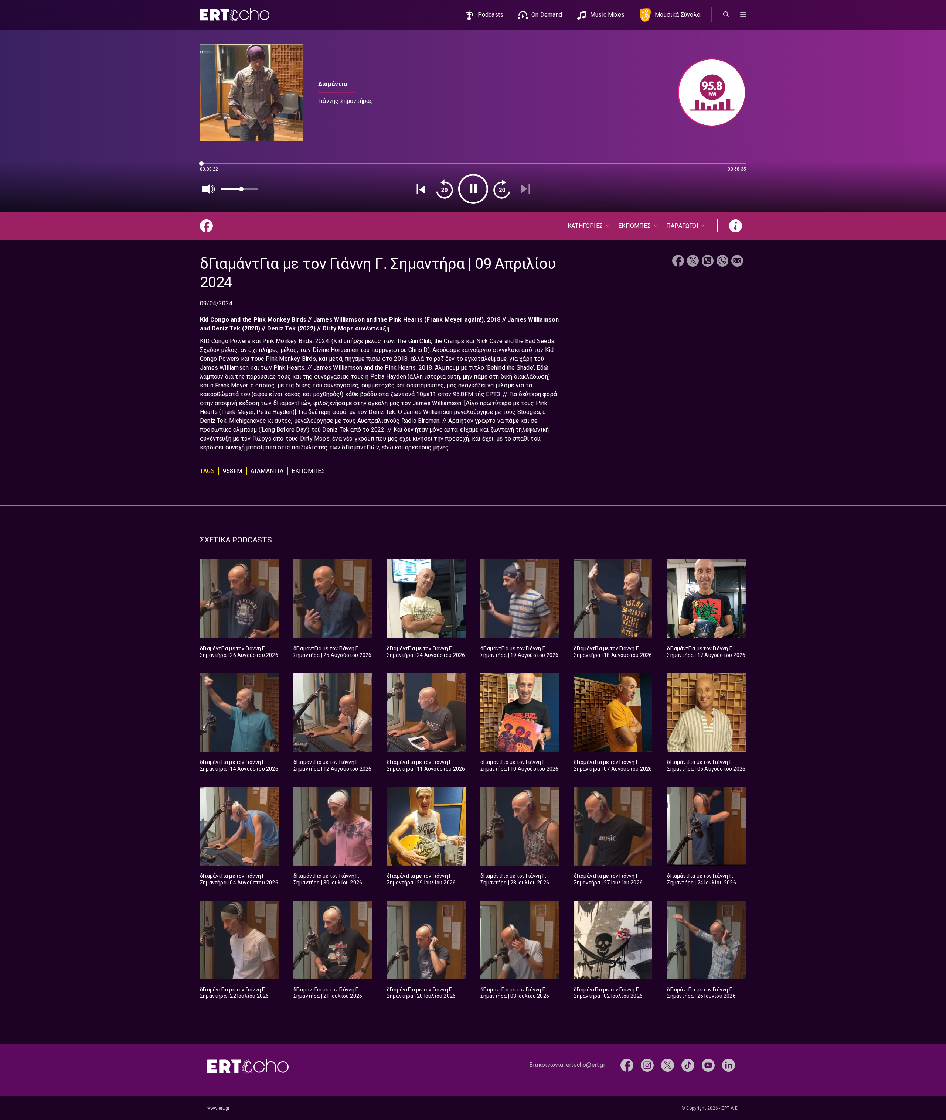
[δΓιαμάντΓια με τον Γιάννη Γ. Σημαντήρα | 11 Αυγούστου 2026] (426, 712)
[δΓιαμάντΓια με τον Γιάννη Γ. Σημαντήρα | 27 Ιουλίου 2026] (613, 826)
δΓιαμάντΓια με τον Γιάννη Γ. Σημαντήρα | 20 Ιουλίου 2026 (421, 993)
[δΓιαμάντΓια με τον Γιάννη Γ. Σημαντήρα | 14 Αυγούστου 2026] (239, 712)
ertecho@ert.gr (585, 1064)
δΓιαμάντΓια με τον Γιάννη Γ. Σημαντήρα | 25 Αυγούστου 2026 (332, 651)
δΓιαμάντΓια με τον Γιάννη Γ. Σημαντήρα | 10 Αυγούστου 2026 (519, 765)
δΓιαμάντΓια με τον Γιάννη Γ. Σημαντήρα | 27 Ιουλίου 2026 (608, 879)
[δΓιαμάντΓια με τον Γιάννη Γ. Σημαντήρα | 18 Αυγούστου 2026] (613, 598)
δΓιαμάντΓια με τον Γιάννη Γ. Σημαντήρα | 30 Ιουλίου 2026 (327, 879)
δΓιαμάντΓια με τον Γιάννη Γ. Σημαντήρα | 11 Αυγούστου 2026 (426, 765)
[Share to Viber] (708, 261)
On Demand (546, 14)
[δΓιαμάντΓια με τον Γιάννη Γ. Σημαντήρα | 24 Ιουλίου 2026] (706, 826)
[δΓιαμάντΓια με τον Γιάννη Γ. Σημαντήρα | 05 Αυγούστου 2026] (706, 712)
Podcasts (491, 14)
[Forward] (501, 189)
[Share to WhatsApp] (722, 261)
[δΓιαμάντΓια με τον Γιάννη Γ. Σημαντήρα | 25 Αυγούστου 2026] (332, 598)
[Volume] (208, 189)
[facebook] (626, 1064)
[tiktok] (687, 1064)
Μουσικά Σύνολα (677, 14)
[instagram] (647, 1064)
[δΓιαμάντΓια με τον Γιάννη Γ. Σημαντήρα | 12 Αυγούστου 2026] (332, 712)
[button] (743, 15)
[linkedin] (728, 1064)
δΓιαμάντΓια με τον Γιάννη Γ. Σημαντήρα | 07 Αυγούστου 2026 (613, 765)
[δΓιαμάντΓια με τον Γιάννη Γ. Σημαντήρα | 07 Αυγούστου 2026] (613, 712)
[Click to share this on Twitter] (693, 261)
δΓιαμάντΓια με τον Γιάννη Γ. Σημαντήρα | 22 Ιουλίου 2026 (234, 993)
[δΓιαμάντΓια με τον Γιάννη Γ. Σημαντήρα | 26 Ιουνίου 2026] (706, 940)
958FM (232, 471)
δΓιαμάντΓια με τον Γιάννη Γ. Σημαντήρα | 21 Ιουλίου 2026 (327, 993)
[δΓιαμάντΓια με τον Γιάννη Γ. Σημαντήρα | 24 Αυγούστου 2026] (426, 598)
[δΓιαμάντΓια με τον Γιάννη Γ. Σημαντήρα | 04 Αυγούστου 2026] (239, 826)
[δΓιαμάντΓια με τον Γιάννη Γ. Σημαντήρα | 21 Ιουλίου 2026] (332, 940)
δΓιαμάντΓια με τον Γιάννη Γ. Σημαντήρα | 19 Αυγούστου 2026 (519, 651)
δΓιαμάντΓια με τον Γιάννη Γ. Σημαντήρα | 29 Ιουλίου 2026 (421, 879)
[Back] (421, 189)
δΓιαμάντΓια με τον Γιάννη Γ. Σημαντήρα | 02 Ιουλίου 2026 (608, 993)
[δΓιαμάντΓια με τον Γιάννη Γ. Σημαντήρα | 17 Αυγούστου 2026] (706, 598)
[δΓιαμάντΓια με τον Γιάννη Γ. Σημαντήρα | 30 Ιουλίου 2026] (332, 826)
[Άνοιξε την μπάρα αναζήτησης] (726, 14)
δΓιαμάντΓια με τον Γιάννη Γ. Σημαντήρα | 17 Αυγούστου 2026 (706, 651)
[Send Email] (737, 261)
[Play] (473, 189)
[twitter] (667, 1064)
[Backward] (444, 189)
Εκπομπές (308, 471)
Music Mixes (607, 14)
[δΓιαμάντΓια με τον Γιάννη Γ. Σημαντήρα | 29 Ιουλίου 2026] (426, 826)
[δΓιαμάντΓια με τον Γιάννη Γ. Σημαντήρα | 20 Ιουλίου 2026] (426, 940)
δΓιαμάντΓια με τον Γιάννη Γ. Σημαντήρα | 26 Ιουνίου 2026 (701, 993)
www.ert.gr (218, 1108)
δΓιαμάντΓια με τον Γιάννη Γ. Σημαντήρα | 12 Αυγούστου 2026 (332, 765)
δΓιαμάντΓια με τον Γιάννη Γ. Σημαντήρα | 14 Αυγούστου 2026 (239, 765)
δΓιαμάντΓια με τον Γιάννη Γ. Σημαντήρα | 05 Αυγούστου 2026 (706, 765)
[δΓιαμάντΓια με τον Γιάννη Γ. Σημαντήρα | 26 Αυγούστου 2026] (239, 598)
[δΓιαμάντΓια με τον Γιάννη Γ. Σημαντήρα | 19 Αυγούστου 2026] (519, 598)
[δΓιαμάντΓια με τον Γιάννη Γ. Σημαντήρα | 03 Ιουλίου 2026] (519, 940)
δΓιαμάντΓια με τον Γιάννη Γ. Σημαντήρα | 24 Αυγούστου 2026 (426, 651)
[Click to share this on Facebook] (678, 261)
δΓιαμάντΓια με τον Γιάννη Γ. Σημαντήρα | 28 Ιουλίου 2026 (514, 879)
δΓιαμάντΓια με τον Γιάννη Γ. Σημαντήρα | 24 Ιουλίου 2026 (701, 879)
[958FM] (708, 92)
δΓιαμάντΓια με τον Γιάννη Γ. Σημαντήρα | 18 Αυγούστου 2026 (613, 651)
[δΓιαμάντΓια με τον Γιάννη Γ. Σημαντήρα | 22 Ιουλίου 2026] (239, 940)
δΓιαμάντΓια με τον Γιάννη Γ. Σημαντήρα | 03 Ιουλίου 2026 (514, 993)
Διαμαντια (267, 471)
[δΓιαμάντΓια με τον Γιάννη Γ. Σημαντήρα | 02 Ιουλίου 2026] (613, 940)
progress (212, 167)
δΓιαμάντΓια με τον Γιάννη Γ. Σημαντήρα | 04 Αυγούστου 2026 (239, 879)
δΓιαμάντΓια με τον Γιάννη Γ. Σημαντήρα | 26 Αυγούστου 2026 (239, 651)
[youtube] (708, 1064)
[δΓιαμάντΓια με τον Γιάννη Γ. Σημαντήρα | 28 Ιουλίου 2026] (519, 826)
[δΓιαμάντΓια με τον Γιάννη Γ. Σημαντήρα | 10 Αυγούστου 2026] (519, 712)
